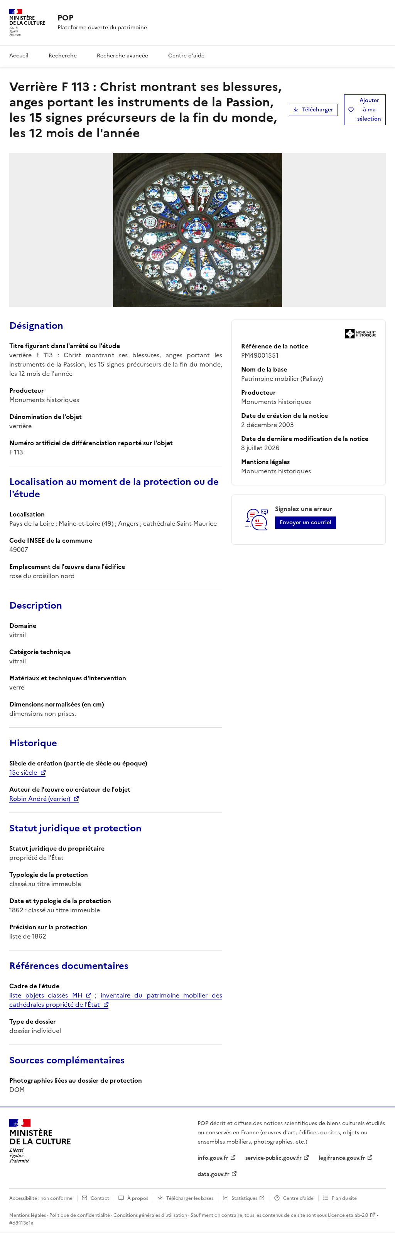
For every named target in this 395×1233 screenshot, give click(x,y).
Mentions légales (27, 1215)
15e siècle (23, 772)
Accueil (19, 56)
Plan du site (344, 1198)
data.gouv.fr (214, 1174)
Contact (100, 1198)
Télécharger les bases (189, 1198)
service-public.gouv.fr (273, 1158)
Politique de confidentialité (79, 1215)
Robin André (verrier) (39, 798)
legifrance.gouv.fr (342, 1158)
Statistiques (244, 1198)
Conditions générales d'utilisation (150, 1215)
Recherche (63, 56)
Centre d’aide (298, 1198)
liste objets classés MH (46, 995)
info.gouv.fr (213, 1158)
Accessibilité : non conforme (41, 1198)
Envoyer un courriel (305, 522)
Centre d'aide (186, 56)
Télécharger (317, 110)
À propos (137, 1198)
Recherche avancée (122, 56)
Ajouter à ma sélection (369, 109)
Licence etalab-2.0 (348, 1215)
